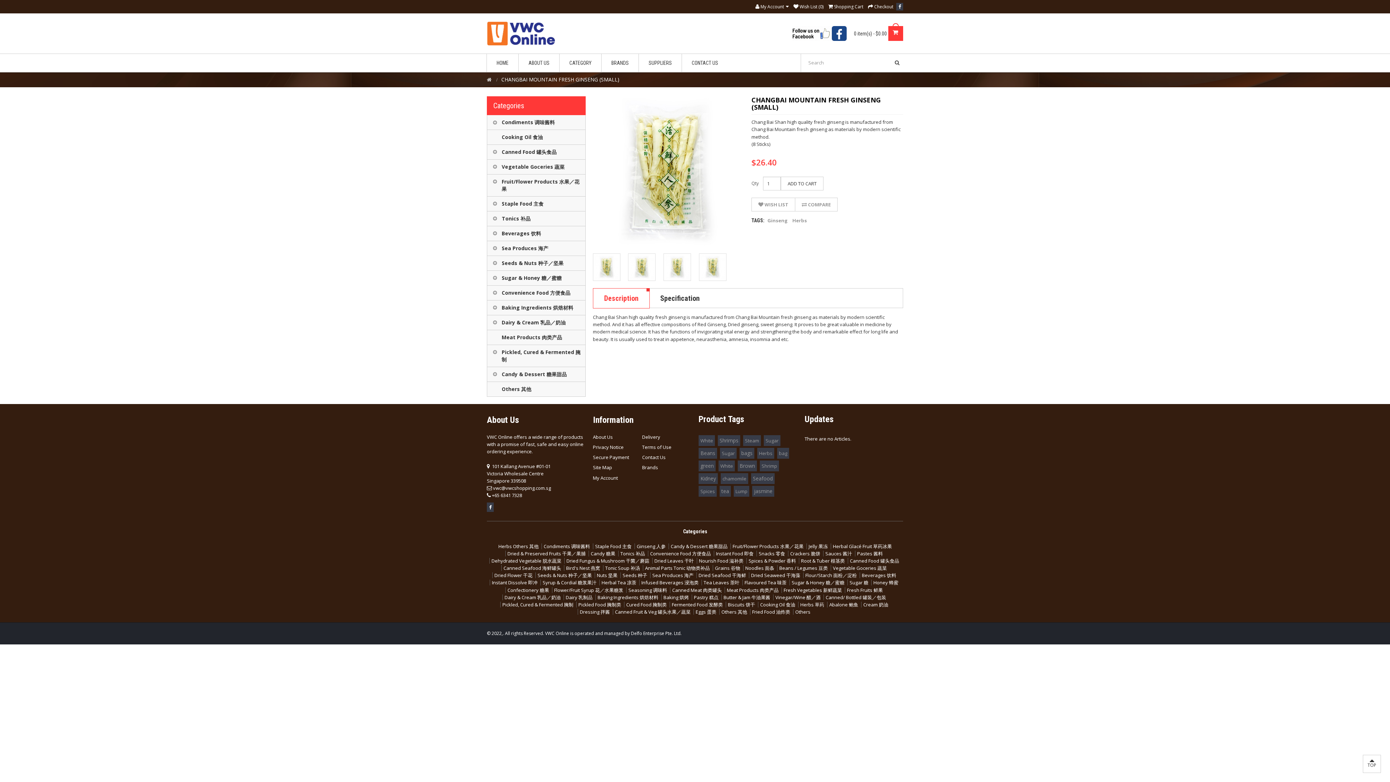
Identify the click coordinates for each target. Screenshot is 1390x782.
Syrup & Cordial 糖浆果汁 (570, 582)
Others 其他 (516, 389)
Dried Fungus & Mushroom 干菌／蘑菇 (607, 561)
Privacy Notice (608, 447)
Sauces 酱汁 (838, 553)
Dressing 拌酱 (595, 612)
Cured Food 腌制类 (646, 604)
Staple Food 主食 (523, 203)
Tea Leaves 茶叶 (722, 582)
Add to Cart (802, 183)
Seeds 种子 (635, 575)
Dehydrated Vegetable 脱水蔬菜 (526, 561)
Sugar (772, 440)
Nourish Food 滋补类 (721, 561)
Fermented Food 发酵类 (697, 604)
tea (725, 491)
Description (621, 298)
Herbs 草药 (812, 604)
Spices (707, 491)
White (706, 440)
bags (747, 453)
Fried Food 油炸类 (771, 612)
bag (783, 453)
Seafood (763, 478)
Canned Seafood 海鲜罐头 (532, 568)
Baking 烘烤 (676, 597)
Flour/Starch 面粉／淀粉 (831, 575)
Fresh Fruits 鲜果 (865, 590)
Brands (650, 467)
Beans (707, 453)
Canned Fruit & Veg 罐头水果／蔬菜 (653, 612)
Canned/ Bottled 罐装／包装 (856, 597)
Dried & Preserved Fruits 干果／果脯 (546, 553)
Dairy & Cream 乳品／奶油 (534, 322)
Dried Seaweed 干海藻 (775, 575)
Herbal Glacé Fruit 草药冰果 (862, 546)
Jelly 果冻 (818, 546)
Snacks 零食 (772, 553)
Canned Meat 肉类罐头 (697, 590)
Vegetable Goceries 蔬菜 (533, 166)
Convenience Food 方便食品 (536, 292)
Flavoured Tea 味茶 (766, 582)
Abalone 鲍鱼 (843, 604)
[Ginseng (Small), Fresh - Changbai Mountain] (606, 267)
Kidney (708, 478)
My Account (605, 478)
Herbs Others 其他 (518, 546)
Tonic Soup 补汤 (622, 568)
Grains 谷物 (727, 568)
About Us (603, 437)
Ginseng (777, 220)
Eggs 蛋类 (706, 612)
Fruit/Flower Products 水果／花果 (541, 185)
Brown (747, 465)
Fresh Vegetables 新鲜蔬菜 (813, 590)
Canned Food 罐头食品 (529, 151)
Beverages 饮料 (521, 233)
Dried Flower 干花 (513, 575)
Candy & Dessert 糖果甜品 (534, 374)
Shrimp (769, 466)
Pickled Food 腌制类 (599, 604)
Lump (741, 491)
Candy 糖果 (603, 553)
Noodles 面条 (759, 568)
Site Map (602, 467)
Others (802, 612)
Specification (680, 298)
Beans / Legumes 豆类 (803, 568)
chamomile (734, 478)
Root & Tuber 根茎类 (823, 561)
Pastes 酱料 (870, 553)
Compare (819, 204)
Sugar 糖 (859, 582)
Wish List (775, 204)
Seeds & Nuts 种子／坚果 (533, 263)
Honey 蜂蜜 (885, 582)
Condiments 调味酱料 (528, 122)
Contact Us (654, 457)
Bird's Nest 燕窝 (583, 568)
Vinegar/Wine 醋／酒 (798, 597)
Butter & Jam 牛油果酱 (747, 597)
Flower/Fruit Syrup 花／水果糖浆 (588, 590)
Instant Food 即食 (735, 553)
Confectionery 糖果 (528, 590)
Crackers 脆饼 (805, 553)
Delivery (651, 437)
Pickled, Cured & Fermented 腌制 (541, 356)
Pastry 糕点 (706, 597)
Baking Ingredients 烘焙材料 (537, 307)
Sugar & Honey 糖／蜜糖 (532, 277)
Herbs (799, 220)
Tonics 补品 (516, 218)
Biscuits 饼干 (741, 604)
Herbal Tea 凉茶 (619, 582)
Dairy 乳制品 (579, 597)
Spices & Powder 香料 (772, 561)
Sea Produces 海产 (525, 248)
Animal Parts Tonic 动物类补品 (677, 568)
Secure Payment (611, 457)
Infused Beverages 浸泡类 (670, 582)
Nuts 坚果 (607, 575)
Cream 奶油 (875, 604)
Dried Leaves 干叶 (674, 561)
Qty (755, 183)
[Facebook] (899, 6)
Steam (752, 440)
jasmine (763, 491)
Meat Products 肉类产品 (532, 337)
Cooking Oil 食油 (522, 137)
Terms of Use (656, 447)
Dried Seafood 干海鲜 (722, 575)
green (707, 465)
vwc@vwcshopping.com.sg (522, 488)
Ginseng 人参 (651, 546)
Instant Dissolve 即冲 (515, 582)
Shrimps (729, 440)
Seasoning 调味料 (647, 590)
